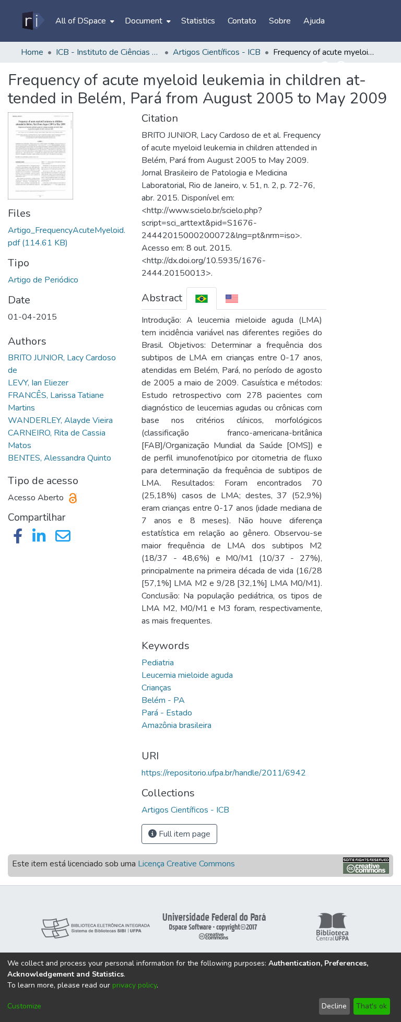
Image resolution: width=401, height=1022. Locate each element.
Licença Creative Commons (186, 864)
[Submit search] (326, 67)
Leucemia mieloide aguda (187, 675)
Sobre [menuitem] (280, 21)
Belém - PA (163, 700)
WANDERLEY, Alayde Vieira (60, 420)
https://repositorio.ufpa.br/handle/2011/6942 (223, 773)
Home (32, 52)
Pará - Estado (166, 713)
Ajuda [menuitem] (314, 21)
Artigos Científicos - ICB (217, 52)
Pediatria (157, 662)
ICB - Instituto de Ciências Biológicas (108, 52)
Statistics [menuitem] (198, 21)
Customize (24, 1006)
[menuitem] (83, 21)
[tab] (201, 298)
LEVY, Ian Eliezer (38, 383)
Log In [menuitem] (362, 67)
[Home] (32, 20)
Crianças (156, 688)
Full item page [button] (183, 834)
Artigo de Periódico (43, 280)
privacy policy (134, 985)
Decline (334, 1006)
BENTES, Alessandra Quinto (59, 458)
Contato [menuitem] (242, 21)
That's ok (371, 1006)
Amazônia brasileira (176, 725)
